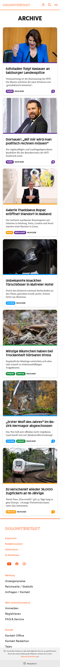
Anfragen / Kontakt (17, 592)
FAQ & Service (14, 619)
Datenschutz (11, 549)
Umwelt (10, 374)
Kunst (9, 232)
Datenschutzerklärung (29, 656)
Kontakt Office (14, 635)
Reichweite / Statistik (19, 586)
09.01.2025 (19, 91)
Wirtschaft (20, 232)
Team (8, 646)
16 (53, 162)
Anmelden (11, 608)
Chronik (10, 303)
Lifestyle (11, 512)
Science (20, 374)
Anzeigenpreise (15, 581)
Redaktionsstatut (14, 543)
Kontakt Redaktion (17, 641)
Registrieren (13, 613)
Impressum (11, 538)
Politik (10, 91)
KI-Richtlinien (12, 555)
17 (53, 91)
